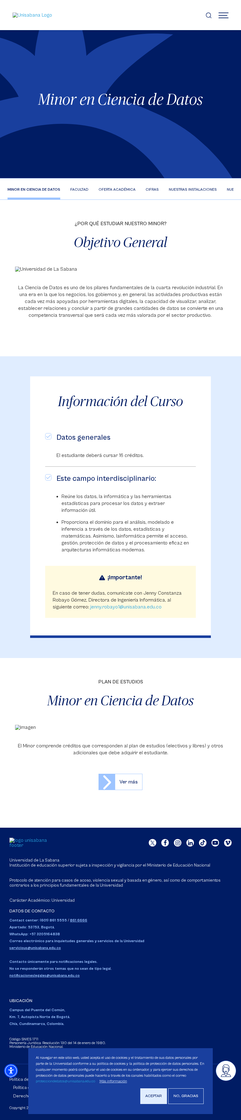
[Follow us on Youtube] (215, 843)
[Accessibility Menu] (11, 1071)
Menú (223, 15)
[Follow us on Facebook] (165, 843)
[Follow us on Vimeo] (228, 843)
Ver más (129, 782)
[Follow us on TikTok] (202, 843)
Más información (113, 1081)
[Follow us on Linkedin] (190, 843)
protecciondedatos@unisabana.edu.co (65, 1081)
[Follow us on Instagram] (177, 843)
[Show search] (208, 15)
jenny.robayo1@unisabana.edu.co (126, 607)
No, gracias (186, 1096)
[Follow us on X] (152, 843)
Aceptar (153, 1096)
